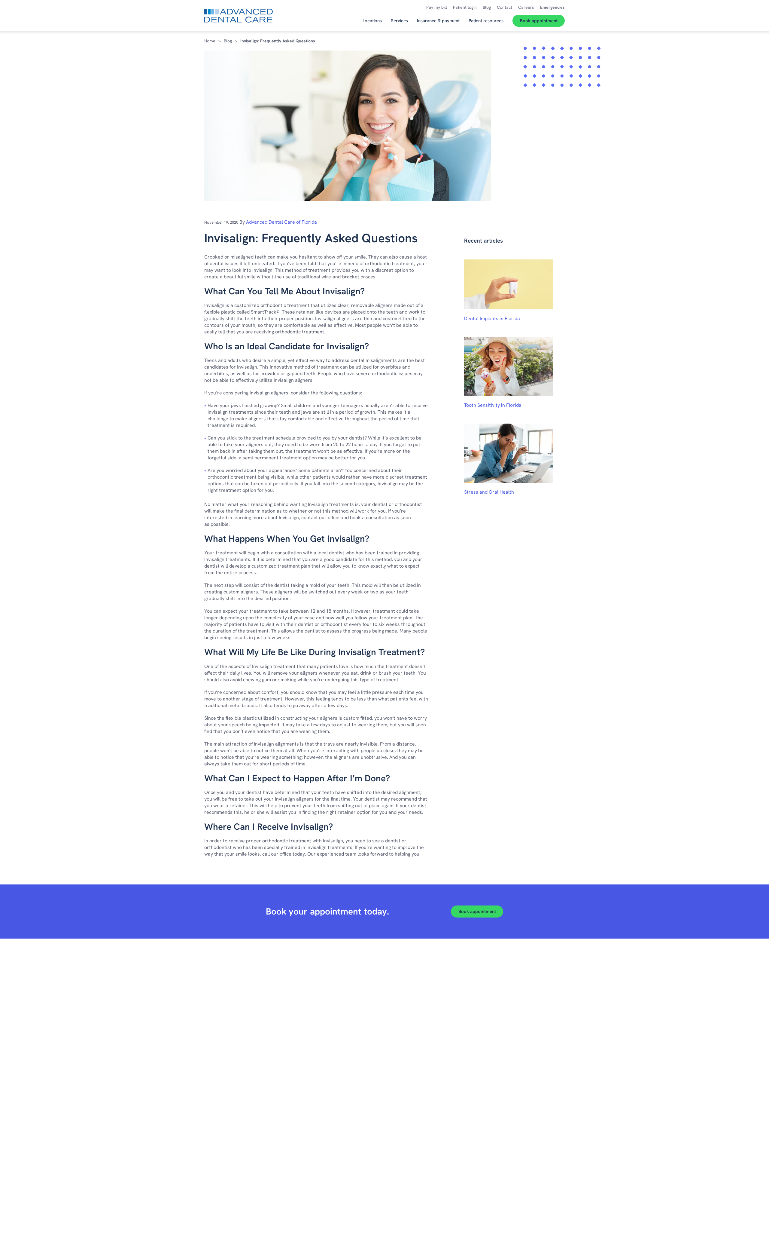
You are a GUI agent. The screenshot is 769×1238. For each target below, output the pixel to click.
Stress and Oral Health (489, 492)
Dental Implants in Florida (492, 318)
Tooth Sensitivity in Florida (492, 405)
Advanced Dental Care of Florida (281, 222)
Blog (228, 41)
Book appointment (477, 912)
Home (209, 41)
